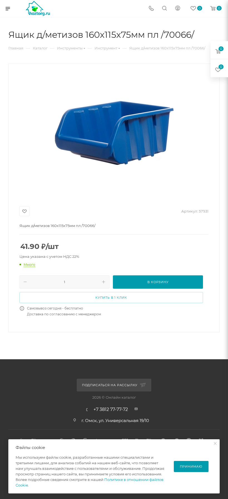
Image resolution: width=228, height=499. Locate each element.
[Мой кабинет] (177, 8)
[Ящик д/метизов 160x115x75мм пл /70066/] (114, 133)
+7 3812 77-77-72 (110, 409)
